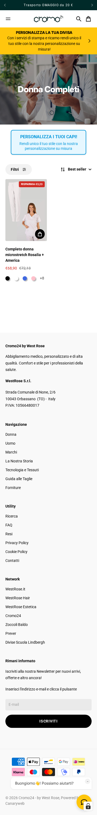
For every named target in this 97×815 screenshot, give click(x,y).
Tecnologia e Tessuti (22, 470)
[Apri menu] (8, 19)
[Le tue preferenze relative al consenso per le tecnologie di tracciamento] (88, 806)
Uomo (10, 443)
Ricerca (11, 516)
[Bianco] (16, 278)
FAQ (8, 525)
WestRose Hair (17, 598)
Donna (10, 434)
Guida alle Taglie (18, 479)
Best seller (77, 169)
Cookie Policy (16, 552)
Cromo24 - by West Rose (39, 798)
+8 (42, 278)
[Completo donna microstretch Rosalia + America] (26, 210)
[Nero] (7, 278)
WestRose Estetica (20, 607)
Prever (10, 633)
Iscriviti (48, 721)
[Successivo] (92, 5)
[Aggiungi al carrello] (40, 234)
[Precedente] (10, 5)
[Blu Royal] (24, 278)
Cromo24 (13, 616)
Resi (8, 534)
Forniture (13, 488)
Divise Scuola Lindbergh (25, 642)
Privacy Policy (17, 543)
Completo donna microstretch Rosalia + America (24, 255)
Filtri (15, 169)
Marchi (11, 452)
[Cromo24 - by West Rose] (48, 18)
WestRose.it (15, 589)
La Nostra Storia (19, 461)
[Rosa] (33, 278)
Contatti (12, 560)
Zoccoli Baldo (16, 624)
